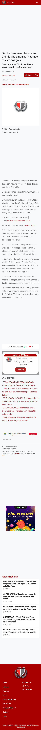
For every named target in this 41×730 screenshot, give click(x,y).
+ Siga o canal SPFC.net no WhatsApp (15, 84)
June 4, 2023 (29, 225)
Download (20, 370)
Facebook (28, 682)
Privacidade (7, 704)
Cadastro (6, 712)
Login (5, 716)
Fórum (5, 695)
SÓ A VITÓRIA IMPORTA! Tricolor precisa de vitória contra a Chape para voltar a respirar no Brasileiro (20, 401)
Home (5, 683)
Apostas (6, 691)
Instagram (28, 689)
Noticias (6, 687)
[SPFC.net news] (20, 434)
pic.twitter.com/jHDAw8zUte (18, 220)
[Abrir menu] (36, 2)
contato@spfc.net (9, 699)
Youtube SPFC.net (9, 708)
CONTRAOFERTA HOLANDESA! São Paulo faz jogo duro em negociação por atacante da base (20, 391)
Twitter (27, 686)
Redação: (8, 76)
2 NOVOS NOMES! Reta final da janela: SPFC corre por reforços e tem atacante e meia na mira (19, 410)
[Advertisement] (20, 26)
